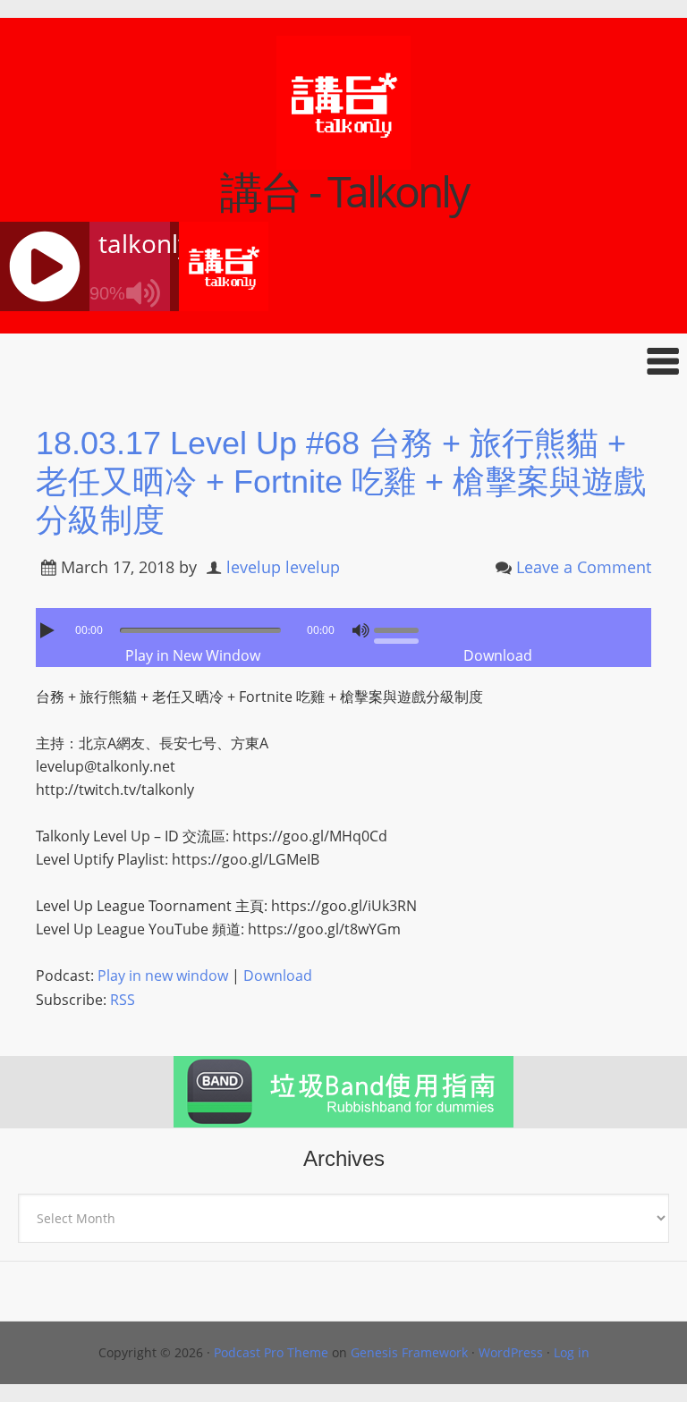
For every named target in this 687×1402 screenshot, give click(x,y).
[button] (343, 361)
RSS (122, 999)
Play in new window (163, 975)
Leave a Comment (583, 567)
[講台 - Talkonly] (343, 158)
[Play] (49, 630)
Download (497, 655)
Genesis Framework (409, 1352)
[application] (343, 626)
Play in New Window (192, 655)
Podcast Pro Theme (271, 1352)
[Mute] (360, 630)
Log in (571, 1352)
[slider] (401, 628)
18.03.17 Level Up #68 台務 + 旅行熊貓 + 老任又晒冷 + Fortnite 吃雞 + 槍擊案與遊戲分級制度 (341, 481)
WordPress (511, 1352)
